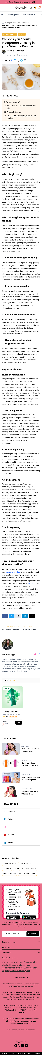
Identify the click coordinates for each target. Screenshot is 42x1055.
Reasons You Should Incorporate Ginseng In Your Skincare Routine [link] (20, 26)
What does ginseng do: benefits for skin (21, 107)
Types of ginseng (14, 112)
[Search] (31, 7)
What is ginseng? (13, 102)
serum (30, 583)
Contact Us (7, 953)
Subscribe (33, 934)
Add (18, 723)
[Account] (35, 7)
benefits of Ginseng (9, 34)
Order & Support (9, 942)
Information (7, 947)
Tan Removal (29, 14)
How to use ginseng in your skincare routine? (21, 117)
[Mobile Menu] (8, 8)
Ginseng (22, 34)
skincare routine (13, 572)
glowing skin (13, 14)
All (2, 14)
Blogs (9, 23)
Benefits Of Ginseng (20, 23)
